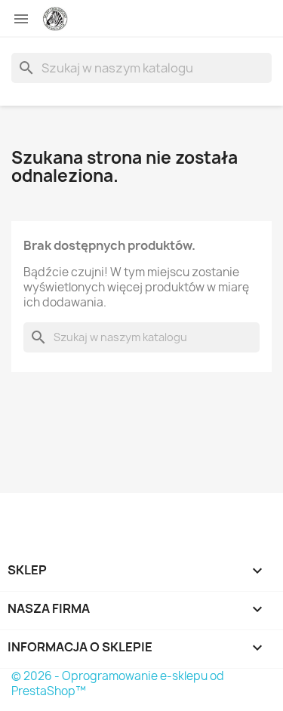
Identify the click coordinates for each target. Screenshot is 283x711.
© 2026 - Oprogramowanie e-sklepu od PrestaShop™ (117, 683)
